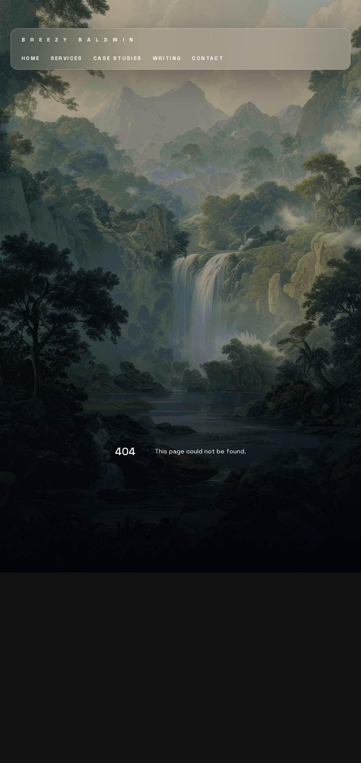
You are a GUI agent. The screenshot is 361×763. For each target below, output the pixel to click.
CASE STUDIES (117, 58)
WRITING (167, 58)
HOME (31, 58)
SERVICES (67, 58)
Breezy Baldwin (80, 39)
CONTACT (208, 58)
